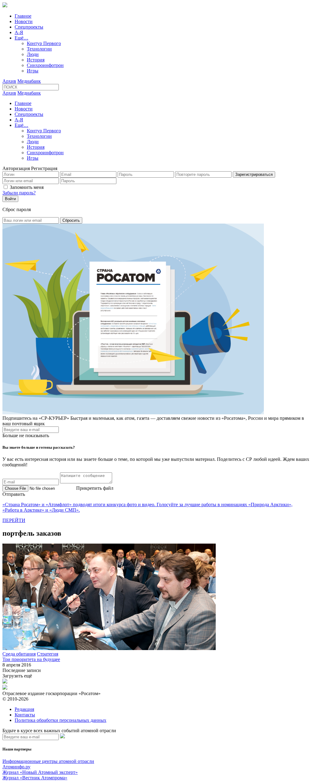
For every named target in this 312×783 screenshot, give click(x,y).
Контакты (25, 714)
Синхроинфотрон (45, 65)
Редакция (24, 709)
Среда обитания (19, 653)
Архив (9, 81)
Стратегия (47, 653)
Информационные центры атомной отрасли (48, 761)
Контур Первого (44, 43)
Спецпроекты (29, 27)
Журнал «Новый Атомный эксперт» (40, 772)
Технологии (39, 48)
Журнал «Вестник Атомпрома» (34, 777)
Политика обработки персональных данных (60, 720)
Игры (32, 70)
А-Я (19, 32)
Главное (23, 16)
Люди (33, 54)
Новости (24, 21)
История (35, 59)
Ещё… (21, 37)
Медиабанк (29, 81)
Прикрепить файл (94, 488)
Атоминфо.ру (16, 766)
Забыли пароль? (19, 192)
